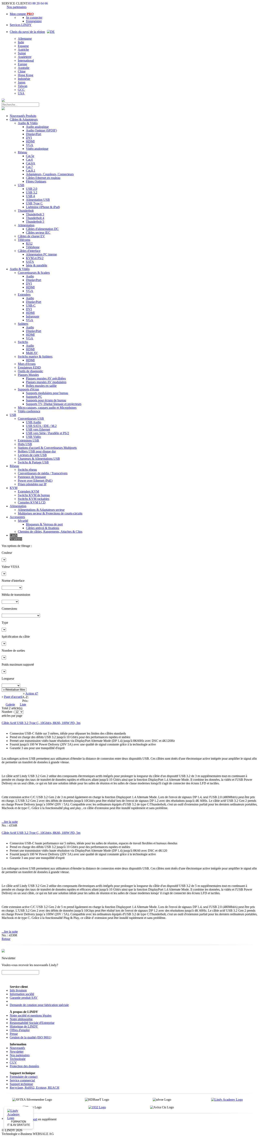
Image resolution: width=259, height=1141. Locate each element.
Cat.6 (29, 159)
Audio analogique (37, 126)
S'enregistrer (34, 21)
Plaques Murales (28, 374)
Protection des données (24, 1066)
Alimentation (26, 225)
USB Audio (33, 422)
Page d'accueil (13, 696)
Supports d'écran (28, 389)
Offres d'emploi (20, 1030)
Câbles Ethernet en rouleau (43, 178)
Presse (14, 1033)
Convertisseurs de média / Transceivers (42, 473)
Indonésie (24, 78)
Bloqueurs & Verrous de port (44, 524)
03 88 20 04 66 (38, 3)
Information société (22, 994)
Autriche (23, 49)
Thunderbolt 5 (35, 221)
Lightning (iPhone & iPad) (43, 207)
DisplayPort (33, 134)
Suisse (22, 53)
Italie (21, 42)
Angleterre (24, 57)
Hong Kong (25, 75)
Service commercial (22, 1080)
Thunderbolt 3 (35, 214)
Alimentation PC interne (41, 254)
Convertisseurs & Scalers (34, 272)
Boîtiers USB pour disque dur (37, 451)
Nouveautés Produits (23, 116)
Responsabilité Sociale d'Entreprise (32, 1022)
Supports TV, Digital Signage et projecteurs (53, 404)
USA (21, 93)
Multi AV (32, 353)
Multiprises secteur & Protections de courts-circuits (50, 513)
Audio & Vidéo (28, 123)
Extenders (24, 294)
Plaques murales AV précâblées (46, 378)
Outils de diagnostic (30, 371)
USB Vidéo (33, 436)
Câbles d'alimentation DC (42, 229)
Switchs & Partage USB (33, 462)
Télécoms (24, 240)
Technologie (17, 1059)
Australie (23, 68)
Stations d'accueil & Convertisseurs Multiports (47, 447)
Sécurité (23, 520)
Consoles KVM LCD (32, 502)
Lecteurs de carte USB (32, 455)
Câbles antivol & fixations (42, 528)
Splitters (23, 323)
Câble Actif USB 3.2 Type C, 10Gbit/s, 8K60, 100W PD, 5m (41, 832)
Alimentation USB (38, 199)
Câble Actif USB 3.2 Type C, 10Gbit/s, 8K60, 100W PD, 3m (41, 723)
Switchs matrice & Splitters (35, 356)
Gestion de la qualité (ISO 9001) (30, 1037)
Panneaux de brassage (32, 477)
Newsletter (16, 1051)
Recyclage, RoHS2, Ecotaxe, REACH (34, 1087)
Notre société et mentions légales (30, 1015)
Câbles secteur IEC (38, 232)
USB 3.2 (31, 192)
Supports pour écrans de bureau (46, 400)
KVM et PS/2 (35, 258)
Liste (23, 704)
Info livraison (18, 990)
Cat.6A (30, 163)
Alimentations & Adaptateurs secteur (41, 509)
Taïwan (22, 86)
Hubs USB (25, 444)
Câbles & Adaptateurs (24, 119)
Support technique (21, 1084)
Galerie (10, 704)
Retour (6, 939)
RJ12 (29, 243)
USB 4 (30, 196)
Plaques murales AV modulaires (46, 382)
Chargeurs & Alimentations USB (39, 458)
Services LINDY (21, 25)
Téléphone (32, 247)
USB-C (31, 305)
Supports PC (34, 396)
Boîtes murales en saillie (41, 385)
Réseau (22, 152)
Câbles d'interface (29, 250)
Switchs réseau (27, 469)
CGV (13, 1062)
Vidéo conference (29, 411)
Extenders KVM (28, 491)
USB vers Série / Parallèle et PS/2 (47, 433)
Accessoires (17, 517)
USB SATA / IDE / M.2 (41, 426)
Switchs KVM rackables (33, 498)
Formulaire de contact (23, 1076)
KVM (13, 488)
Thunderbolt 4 (35, 218)
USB (21, 185)
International (26, 60)
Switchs (23, 342)
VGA (29, 145)
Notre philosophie (21, 1019)
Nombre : (8, 711)
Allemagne (25, 38)
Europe (22, 64)
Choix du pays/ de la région (27, 31)
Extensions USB (28, 440)
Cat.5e (30, 156)
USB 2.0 (31, 188)
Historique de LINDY (24, 1026)
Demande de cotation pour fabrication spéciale (39, 1005)
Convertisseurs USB (31, 418)
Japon (21, 82)
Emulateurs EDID (29, 367)
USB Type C (34, 203)
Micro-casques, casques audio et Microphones (47, 407)
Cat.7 (29, 167)
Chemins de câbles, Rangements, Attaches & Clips (50, 531)
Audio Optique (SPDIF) (41, 130)
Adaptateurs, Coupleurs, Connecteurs (50, 174)
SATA (30, 261)
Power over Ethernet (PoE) (35, 480)
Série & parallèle (36, 265)
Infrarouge (32, 316)
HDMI (30, 141)
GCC (21, 89)
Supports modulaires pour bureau (47, 393)
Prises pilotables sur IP (32, 484)
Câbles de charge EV (31, 236)
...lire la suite (10, 821)
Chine (21, 71)
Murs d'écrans (27, 364)
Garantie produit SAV (24, 997)
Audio (30, 276)
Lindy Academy (16, 537)
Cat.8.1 (30, 170)
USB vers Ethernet (38, 429)
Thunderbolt (26, 210)
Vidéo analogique (37, 148)
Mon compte (22, 14)
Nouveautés (17, 1048)
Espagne (23, 46)
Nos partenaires (17, 7)
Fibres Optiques (36, 181)
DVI (29, 137)
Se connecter (34, 17)
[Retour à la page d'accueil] (3, 100)
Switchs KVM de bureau (34, 495)
